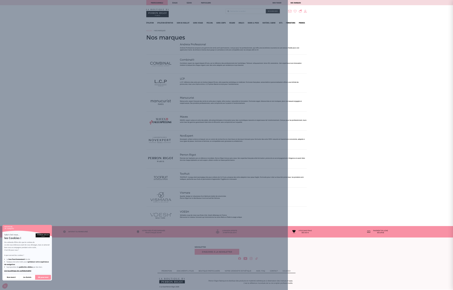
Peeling (210, 23)
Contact (274, 271)
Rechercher (273, 11)
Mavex (184, 116)
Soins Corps (221, 23)
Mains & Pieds (253, 23)
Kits (280, 23)
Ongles (241, 23)
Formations (290, 23)
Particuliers (206, 3)
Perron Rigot (188, 154)
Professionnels (157, 3)
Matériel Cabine (269, 23)
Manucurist (187, 97)
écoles (175, 3)
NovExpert (186, 135)
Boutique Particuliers (209, 271)
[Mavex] (160, 121)
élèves (189, 3)
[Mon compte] (305, 11)
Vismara (185, 192)
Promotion (166, 271)
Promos (302, 23)
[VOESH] (160, 216)
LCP (182, 78)
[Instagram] (251, 258)
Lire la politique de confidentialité (17, 271)
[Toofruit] (160, 178)
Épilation (150, 23)
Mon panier (277, 3)
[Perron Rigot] (160, 159)
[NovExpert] (160, 140)
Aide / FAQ (260, 271)
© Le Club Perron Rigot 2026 (169, 287)
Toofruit (185, 173)
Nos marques (296, 3)
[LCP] (160, 83)
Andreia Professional (193, 44)
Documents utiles (185, 271)
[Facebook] (239, 258)
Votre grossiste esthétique (238, 271)
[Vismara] (160, 197)
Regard (232, 23)
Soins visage (198, 23)
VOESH (184, 211)
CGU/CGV (286, 271)
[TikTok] (256, 258)
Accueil (149, 30)
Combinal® (187, 59)
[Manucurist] (160, 102)
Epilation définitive (165, 23)
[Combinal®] (160, 64)
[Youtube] (245, 258)
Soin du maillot (183, 23)
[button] (5, 286)
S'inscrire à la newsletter (217, 252)
